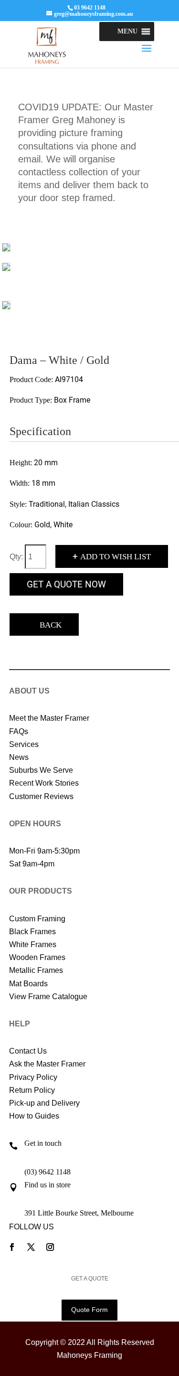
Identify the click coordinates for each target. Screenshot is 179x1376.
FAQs (18, 731)
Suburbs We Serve (41, 770)
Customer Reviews (41, 796)
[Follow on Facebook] (12, 1247)
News (19, 757)
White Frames (32, 944)
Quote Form (89, 1309)
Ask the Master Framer (47, 1064)
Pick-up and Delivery (44, 1103)
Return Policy (32, 1090)
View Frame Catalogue (48, 996)
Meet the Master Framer (49, 718)
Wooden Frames (37, 957)
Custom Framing (37, 919)
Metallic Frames (36, 970)
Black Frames (32, 932)
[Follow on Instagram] (50, 1247)
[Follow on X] (31, 1247)
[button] (127, 31)
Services (24, 744)
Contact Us (28, 1051)
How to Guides (34, 1116)
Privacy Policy (33, 1077)
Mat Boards (28, 984)
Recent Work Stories (44, 783)
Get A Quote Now (66, 584)
